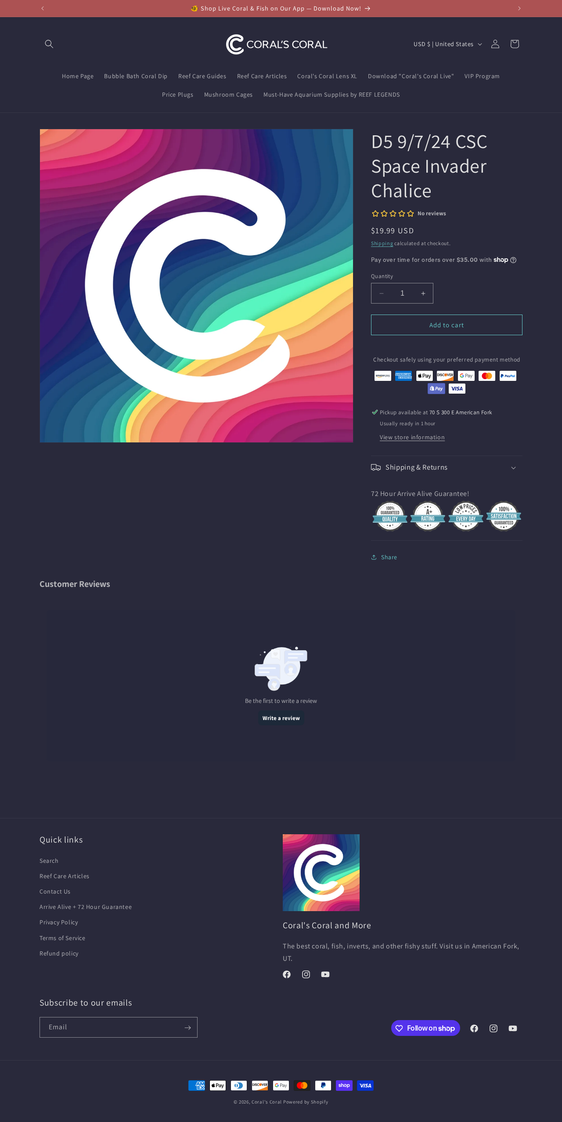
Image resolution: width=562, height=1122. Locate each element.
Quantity (382, 276)
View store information (412, 437)
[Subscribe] (187, 1027)
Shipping (382, 243)
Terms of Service (63, 937)
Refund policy (59, 953)
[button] (49, 44)
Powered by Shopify (305, 1102)
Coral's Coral (267, 1102)
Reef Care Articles (65, 876)
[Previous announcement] (42, 8)
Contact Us (55, 891)
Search (49, 860)
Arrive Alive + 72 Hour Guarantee (86, 906)
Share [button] (389, 557)
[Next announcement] (519, 8)
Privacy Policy (59, 922)
